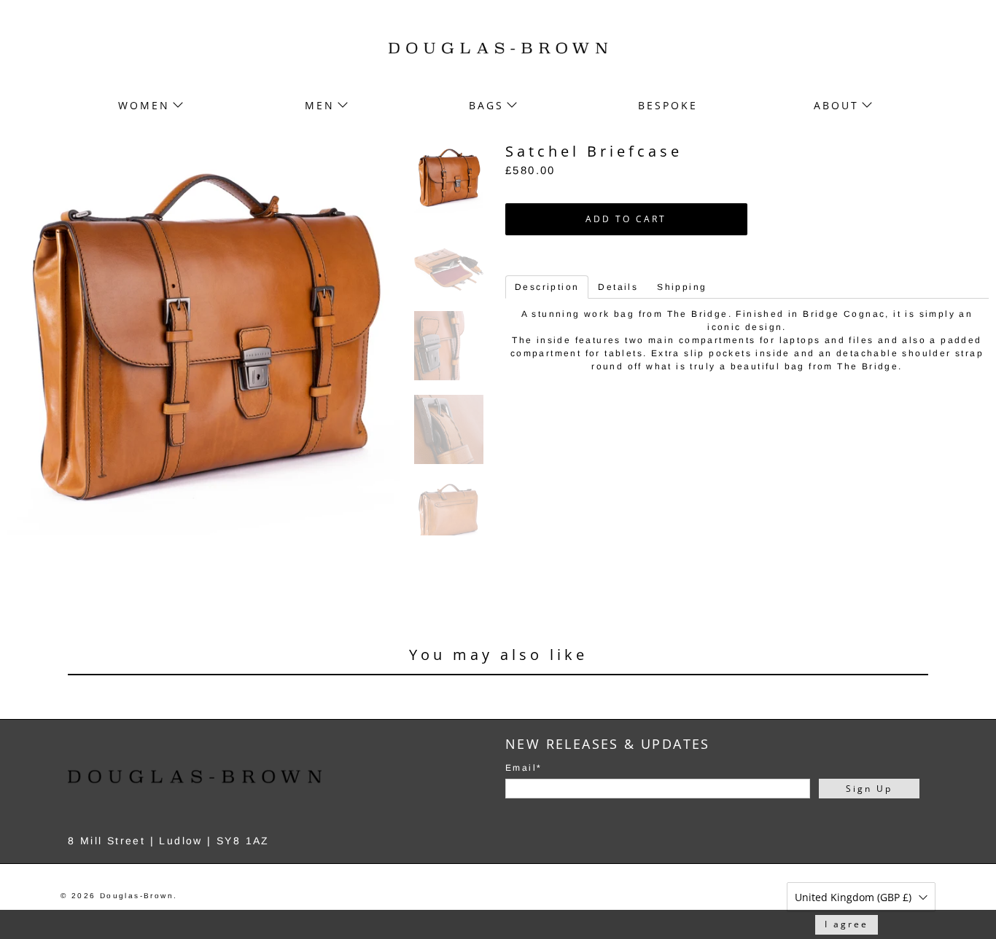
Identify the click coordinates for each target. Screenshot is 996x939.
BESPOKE (668, 105)
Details (618, 287)
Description (547, 287)
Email (523, 768)
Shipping (682, 287)
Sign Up (869, 788)
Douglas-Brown (137, 896)
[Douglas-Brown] (498, 48)
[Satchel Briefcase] (203, 339)
